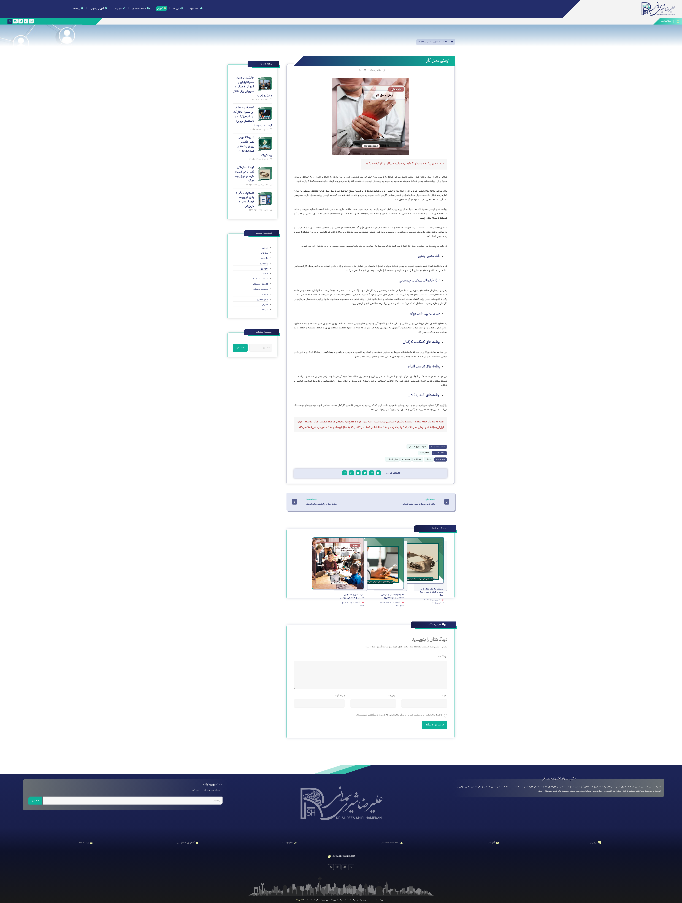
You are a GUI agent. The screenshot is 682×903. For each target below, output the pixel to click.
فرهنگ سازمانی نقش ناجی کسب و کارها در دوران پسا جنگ (244, 174)
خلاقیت (265, 273)
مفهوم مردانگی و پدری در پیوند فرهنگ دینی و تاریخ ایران (245, 200)
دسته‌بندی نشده (260, 279)
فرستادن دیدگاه (435, 725)
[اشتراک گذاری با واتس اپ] (371, 472)
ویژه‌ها (435, 603)
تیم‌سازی (383, 602)
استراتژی (417, 459)
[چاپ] (351, 472)
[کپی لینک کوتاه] (344, 472)
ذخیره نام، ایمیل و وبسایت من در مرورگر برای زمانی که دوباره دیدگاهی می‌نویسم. (399, 715)
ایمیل (392, 695)
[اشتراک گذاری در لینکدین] (378, 472)
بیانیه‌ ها (430, 600)
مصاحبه (264, 294)
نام (444, 695)
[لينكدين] (26, 21)
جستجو (240, 348)
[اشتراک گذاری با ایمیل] (358, 472)
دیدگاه (442, 656)
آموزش (429, 459)
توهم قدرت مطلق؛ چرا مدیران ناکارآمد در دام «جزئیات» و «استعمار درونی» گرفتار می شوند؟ (252, 117)
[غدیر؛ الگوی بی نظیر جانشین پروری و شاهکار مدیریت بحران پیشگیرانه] (265, 144)
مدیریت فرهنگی (260, 289)
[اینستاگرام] (31, 21)
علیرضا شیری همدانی (417, 446)
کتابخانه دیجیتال (260, 284)
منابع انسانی (392, 459)
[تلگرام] (20, 21)
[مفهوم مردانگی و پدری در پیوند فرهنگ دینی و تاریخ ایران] (265, 199)
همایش (265, 304)
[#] (351, 867)
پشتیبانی (406, 459)
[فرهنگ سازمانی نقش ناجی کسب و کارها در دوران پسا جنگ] (265, 174)
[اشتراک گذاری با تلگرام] (364, 472)
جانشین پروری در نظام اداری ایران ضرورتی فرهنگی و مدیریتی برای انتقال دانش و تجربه (252, 87)
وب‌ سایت (340, 695)
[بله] (15, 21)
